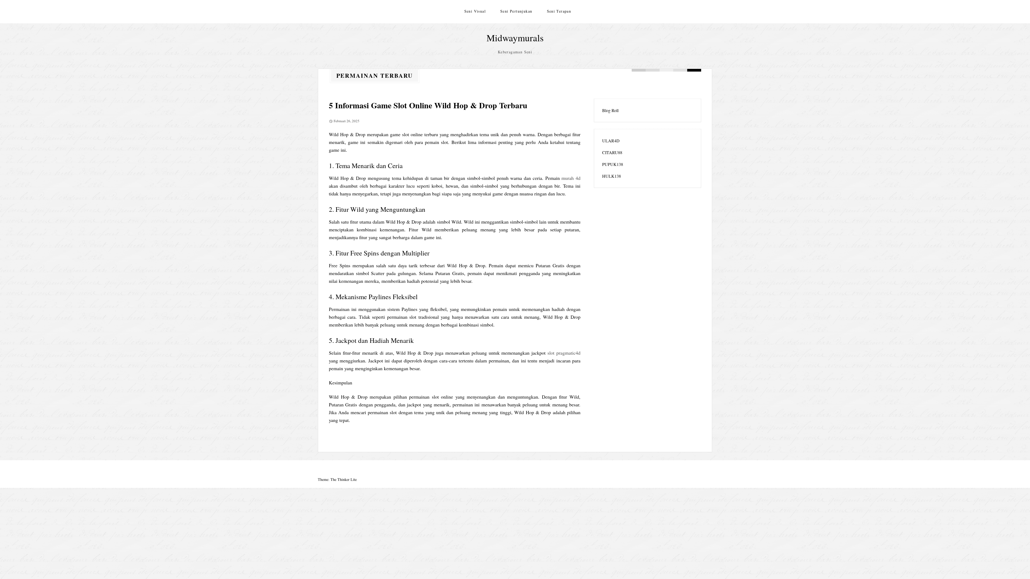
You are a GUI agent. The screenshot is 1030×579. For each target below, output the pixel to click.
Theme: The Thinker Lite (337, 479)
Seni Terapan (559, 11)
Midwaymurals (515, 37)
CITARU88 (612, 152)
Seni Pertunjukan (516, 11)
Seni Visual (475, 11)
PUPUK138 (612, 164)
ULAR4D (611, 140)
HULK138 (611, 176)
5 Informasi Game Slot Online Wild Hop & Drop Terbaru (428, 105)
